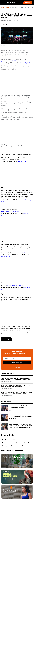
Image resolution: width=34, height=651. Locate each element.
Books (16, 446)
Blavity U (26, 443)
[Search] (21, 2)
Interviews (5, 440)
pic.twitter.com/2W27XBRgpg (10, 211)
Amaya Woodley (7, 20)
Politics (23, 446)
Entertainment (14, 440)
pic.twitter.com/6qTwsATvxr (9, 61)
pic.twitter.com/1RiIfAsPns (18, 253)
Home (2, 7)
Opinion (29, 446)
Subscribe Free (17, 363)
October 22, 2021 (25, 63)
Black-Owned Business (8, 443)
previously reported (11, 301)
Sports (4, 446)
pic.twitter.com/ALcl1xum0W (15, 285)
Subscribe (28, 2)
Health (10, 446)
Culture (8, 7)
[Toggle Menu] (2, 3)
